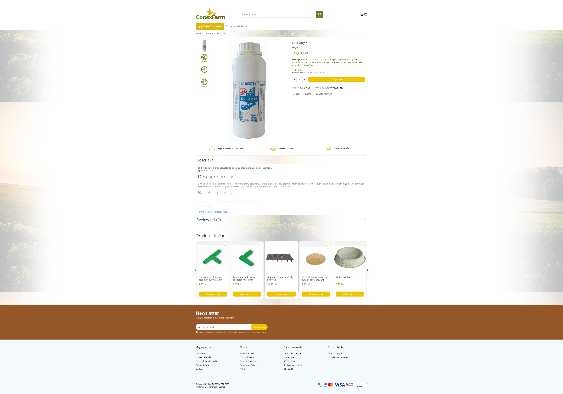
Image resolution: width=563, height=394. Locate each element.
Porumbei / (209, 33)
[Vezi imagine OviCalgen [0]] (204, 46)
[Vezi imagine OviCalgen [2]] (204, 71)
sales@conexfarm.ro (340, 357)
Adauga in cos (337, 79)
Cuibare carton (343, 277)
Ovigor (295, 47)
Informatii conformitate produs (213, 212)
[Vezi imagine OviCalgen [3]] (204, 83)
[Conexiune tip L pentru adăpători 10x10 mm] (247, 257)
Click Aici (264, 332)
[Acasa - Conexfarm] (210, 14)
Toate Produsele (212, 26)
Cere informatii (325, 93)
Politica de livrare (203, 365)
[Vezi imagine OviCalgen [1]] (204, 58)
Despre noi (200, 353)
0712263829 (336, 353)
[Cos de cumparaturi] (365, 14)
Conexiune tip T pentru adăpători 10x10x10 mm (210, 278)
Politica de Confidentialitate (208, 361)
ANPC (242, 369)
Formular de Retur (236, 26)
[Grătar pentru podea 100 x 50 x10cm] (281, 257)
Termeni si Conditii (204, 357)
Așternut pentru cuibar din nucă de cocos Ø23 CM (315, 278)
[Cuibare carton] (350, 257)
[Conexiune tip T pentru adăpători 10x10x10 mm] (213, 257)
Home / (199, 33)
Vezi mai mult (205, 207)
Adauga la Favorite (302, 93)
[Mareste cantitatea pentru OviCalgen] (304, 79)
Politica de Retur (247, 357)
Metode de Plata (247, 353)
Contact (199, 369)
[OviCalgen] (248, 91)
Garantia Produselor (248, 361)
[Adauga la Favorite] (225, 245)
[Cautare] (319, 14)
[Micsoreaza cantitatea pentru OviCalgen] (294, 79)
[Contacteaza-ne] (361, 14)
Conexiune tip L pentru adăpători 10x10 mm (244, 278)
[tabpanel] (248, 91)
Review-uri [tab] (208, 219)
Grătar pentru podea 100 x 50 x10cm (280, 278)
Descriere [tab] (205, 160)
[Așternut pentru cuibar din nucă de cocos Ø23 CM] (316, 257)
